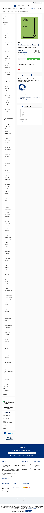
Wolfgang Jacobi (7, 188)
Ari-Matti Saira (6, 313)
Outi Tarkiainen (6, 351)
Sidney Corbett (6, 88)
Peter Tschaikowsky (7, 362)
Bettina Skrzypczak (7, 339)
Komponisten (6, 33)
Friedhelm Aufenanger (8, 40)
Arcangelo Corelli (7, 90)
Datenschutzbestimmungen (17, 455)
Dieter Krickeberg (7, 226)
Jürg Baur (6, 49)
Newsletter (37, 466)
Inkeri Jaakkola (6, 186)
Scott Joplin (6, 198)
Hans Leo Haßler (7, 158)
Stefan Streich (6, 348)
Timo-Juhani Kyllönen (7, 237)
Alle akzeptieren (21, 511)
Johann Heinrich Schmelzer (8, 325)
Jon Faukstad (6, 107)
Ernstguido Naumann (7, 269)
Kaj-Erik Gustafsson (7, 149)
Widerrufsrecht (6, 424)
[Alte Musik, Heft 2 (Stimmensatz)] (23, 113)
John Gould (6, 138)
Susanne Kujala (6, 232)
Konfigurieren (29, 511)
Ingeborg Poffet (7, 293)
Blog (4, 18)
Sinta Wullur (6, 384)
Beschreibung (20, 75)
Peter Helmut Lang (7, 239)
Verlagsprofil (5, 416)
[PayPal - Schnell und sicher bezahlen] (8, 433)
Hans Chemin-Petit (7, 81)
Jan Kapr (5, 203)
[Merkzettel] (33, 2)
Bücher (4, 24)
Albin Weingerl (6, 374)
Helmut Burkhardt (7, 74)
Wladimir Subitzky (7, 350)
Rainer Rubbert (6, 311)
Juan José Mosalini (7, 258)
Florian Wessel (6, 379)
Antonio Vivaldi (6, 367)
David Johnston (6, 195)
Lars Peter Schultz (7, 332)
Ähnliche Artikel (28, 106)
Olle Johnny (6, 193)
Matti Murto (6, 265)
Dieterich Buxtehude (7, 76)
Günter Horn (6, 177)
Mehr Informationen (32, 508)
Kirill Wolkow (6, 382)
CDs (3, 26)
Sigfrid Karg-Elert (7, 205)
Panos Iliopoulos (7, 184)
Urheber (4, 30)
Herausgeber (6, 390)
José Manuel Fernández (8, 113)
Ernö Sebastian (6, 334)
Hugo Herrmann (7, 165)
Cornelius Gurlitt (7, 147)
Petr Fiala (6, 114)
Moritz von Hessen (7, 256)
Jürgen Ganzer (6, 128)
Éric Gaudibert (6, 129)
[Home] (3, 8)
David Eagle (6, 104)
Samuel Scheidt (7, 322)
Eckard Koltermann (7, 223)
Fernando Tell (6, 353)
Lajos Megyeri (6, 253)
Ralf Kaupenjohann (7, 209)
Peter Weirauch (7, 375)
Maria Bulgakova (7, 72)
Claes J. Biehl (6, 60)
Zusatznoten (5, 22)
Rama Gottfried (6, 136)
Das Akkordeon (6, 418)
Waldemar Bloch (7, 67)
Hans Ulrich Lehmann (7, 242)
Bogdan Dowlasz (7, 100)
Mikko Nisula (6, 279)
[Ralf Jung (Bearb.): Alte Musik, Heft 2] (29, 87)
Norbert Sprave (7, 341)
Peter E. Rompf (6, 307)
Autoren (5, 388)
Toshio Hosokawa (7, 181)
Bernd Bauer (6, 47)
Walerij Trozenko (7, 359)
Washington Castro (7, 79)
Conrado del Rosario (7, 95)
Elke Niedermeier (7, 277)
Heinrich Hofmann (7, 172)
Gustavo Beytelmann (7, 56)
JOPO (5, 196)
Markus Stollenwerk (7, 343)
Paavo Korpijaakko (7, 225)
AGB (4, 427)
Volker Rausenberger (7, 299)
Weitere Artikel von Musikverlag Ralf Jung (27, 100)
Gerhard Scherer (7, 327)
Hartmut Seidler (7, 336)
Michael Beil (6, 53)
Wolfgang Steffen (7, 344)
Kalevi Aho (6, 35)
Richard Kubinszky (7, 228)
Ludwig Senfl (6, 337)
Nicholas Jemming (7, 191)
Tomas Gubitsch (7, 144)
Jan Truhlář (6, 360)
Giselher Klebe (6, 218)
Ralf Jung (5, 200)
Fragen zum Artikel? (23, 64)
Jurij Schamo (6, 320)
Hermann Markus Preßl (8, 295)
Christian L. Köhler (7, 221)
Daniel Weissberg (7, 377)
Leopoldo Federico (7, 109)
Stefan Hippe (6, 168)
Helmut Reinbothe (7, 300)
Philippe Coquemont (7, 86)
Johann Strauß (6, 346)
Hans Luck (6, 246)
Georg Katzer (6, 207)
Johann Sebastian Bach (8, 42)
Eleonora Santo (6, 316)
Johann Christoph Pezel (8, 290)
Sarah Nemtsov (7, 272)
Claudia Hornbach (7, 179)
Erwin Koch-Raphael (7, 219)
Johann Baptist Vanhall (8, 366)
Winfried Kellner (7, 212)
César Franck (6, 124)
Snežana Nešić (6, 274)
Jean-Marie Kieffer (7, 214)
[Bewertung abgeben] (25, 49)
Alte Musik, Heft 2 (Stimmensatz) (23, 119)
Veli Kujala (6, 233)
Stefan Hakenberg (7, 154)
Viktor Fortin (6, 122)
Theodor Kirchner (7, 216)
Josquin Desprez (7, 97)
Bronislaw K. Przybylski (8, 297)
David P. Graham (7, 140)
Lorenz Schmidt (7, 329)
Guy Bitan (6, 65)
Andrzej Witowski (7, 381)
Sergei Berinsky (7, 54)
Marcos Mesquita (7, 255)
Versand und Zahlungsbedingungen (7, 422)
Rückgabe (25, 469)
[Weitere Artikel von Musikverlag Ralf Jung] (36, 51)
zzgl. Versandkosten (24, 52)
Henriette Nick (6, 276)
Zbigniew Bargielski (7, 46)
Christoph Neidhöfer (7, 270)
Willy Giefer (6, 131)
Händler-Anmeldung (27, 464)
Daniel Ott (6, 283)
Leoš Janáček (6, 189)
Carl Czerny (6, 93)
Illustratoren (6, 392)
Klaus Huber (6, 182)
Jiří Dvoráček (6, 102)
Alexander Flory (7, 121)
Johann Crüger (6, 91)
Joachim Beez (6, 51)
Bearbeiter (6, 31)
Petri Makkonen (7, 249)
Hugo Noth (6, 281)
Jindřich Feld (6, 111)
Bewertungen (28, 75)
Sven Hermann (6, 161)
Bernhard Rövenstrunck (8, 306)
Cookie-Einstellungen (7, 415)
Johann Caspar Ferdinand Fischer (8, 119)
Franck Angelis (6, 37)
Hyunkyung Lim (6, 244)
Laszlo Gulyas (6, 145)
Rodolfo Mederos (7, 251)
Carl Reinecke (6, 302)
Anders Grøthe (6, 142)
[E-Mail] (19, 69)
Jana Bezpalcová (7, 58)
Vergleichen (21, 62)
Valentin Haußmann (7, 159)
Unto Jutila (6, 202)
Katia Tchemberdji (7, 357)
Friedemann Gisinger (7, 133)
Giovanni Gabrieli (7, 126)
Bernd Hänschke (7, 151)
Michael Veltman (7, 369)
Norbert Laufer (6, 240)
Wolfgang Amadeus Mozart (8, 263)
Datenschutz (5, 425)
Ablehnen (14, 511)
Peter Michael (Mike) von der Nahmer (8, 372)
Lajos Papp (6, 288)
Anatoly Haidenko (7, 152)
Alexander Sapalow (7, 318)
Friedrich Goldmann (7, 135)
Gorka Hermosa (7, 163)
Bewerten (32, 64)
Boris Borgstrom (7, 70)
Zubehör (4, 28)
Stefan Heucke (6, 166)
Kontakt (4, 419)
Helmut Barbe (6, 44)
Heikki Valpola (6, 364)
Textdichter (6, 386)
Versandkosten (19, 498)
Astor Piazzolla (6, 292)
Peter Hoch (6, 170)
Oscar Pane (6, 286)
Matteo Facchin (6, 106)
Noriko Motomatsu (7, 262)
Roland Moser (6, 260)
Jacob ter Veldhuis (7, 355)
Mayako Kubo (6, 230)
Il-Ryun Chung (6, 83)
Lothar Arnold (6, 39)
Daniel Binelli (6, 63)
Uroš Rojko (6, 309)
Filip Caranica (6, 77)
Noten (4, 20)
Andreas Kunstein (7, 235)
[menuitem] (38, 3)
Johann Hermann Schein (8, 323)
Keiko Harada (6, 156)
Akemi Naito (6, 267)
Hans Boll (6, 69)
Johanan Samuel (7, 314)
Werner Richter (6, 304)
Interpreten (5, 394)
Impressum (5, 428)
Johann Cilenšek (7, 84)
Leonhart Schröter (7, 330)
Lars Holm (6, 175)
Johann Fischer (6, 116)
